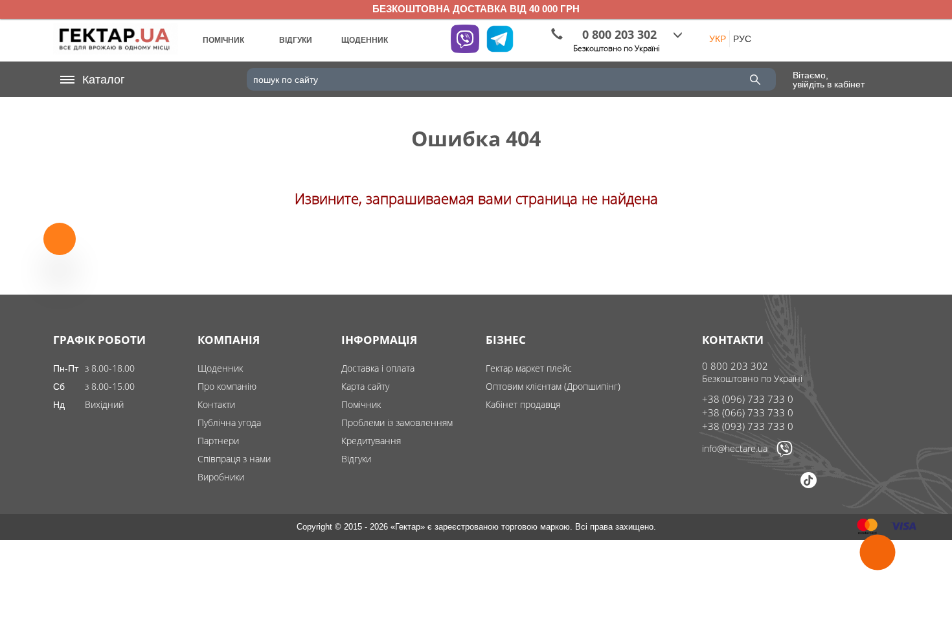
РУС (742, 39)
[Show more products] (59, 240)
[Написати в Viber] (784, 454)
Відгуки (356, 459)
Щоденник (220, 368)
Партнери (218, 440)
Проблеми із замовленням (397, 422)
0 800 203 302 (735, 365)
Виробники (221, 477)
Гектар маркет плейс (529, 368)
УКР (717, 39)
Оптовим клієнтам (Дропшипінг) (553, 386)
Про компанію (227, 386)
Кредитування (371, 440)
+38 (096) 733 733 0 (747, 398)
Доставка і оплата (377, 368)
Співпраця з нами (234, 459)
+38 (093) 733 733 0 (747, 426)
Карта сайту (365, 386)
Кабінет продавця (523, 404)
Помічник (361, 404)
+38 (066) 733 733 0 (747, 412)
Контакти (216, 404)
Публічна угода (229, 422)
